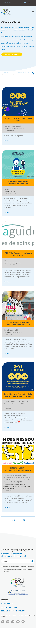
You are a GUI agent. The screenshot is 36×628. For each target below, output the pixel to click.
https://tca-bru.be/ (9, 191)
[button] (32, 73)
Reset (6, 73)
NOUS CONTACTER (7, 603)
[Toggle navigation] (32, 11)
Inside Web (3, 616)
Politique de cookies (25, 615)
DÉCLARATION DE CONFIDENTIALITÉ (12, 611)
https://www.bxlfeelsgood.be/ (13, 332)
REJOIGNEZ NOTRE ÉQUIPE (9, 607)
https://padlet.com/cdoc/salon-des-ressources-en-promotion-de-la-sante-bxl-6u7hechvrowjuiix (16, 486)
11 (19, 520)
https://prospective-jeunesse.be (14, 128)
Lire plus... (7, 141)
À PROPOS (4, 600)
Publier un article (12, 54)
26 (24, 520)
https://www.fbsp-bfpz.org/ (12, 263)
